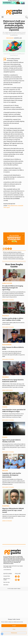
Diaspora (5, 506)
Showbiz (5, 377)
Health (5, 470)
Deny (14, 629)
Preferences (14, 632)
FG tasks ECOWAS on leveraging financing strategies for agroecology (12, 287)
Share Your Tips (6, 582)
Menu (9, 17)
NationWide (6, 344)
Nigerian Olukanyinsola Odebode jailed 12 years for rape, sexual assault (13, 510)
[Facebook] (4, 249)
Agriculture (7, 283)
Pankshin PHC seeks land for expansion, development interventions (11, 475)
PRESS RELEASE (10, 38)
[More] (11, 249)
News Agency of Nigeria (8, 299)
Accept (14, 625)
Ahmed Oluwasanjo (7, 520)
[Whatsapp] (8, 249)
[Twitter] (6, 249)
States (4, 407)
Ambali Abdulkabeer (7, 390)
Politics (5, 315)
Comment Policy (6, 576)
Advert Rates (5, 584)
